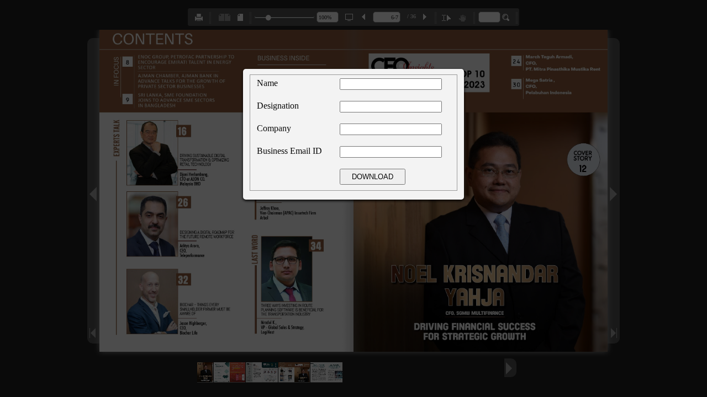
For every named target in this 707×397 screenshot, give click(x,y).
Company (274, 128)
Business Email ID (289, 150)
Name (267, 83)
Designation (278, 105)
